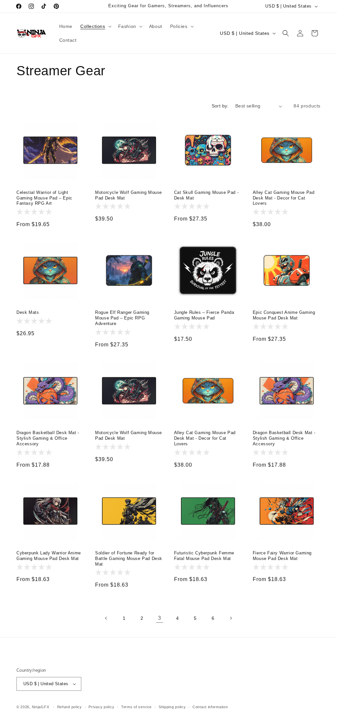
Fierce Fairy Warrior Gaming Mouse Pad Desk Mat (282, 555)
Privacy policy (101, 707)
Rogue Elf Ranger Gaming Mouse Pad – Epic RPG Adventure (122, 318)
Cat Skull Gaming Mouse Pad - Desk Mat (206, 195)
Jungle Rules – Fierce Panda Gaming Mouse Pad (204, 315)
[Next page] (230, 618)
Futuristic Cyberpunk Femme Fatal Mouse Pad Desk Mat (204, 555)
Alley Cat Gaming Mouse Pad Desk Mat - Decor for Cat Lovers (284, 198)
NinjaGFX (40, 707)
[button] (95, 26)
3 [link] (159, 618)
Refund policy (69, 707)
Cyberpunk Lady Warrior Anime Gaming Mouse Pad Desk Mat (48, 555)
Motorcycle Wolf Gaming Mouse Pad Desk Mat (128, 195)
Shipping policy (172, 707)
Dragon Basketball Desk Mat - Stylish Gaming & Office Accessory (47, 438)
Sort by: (220, 105)
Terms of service (136, 707)
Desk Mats (27, 312)
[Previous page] (106, 618)
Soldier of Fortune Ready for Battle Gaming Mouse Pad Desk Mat (128, 558)
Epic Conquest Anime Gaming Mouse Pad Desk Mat (284, 315)
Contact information (210, 707)
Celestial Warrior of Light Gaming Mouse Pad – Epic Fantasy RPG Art (44, 198)
